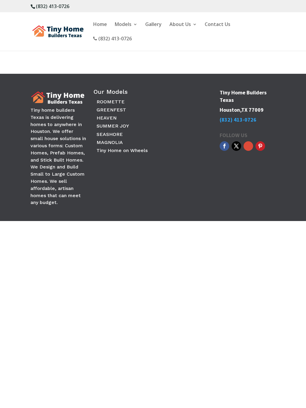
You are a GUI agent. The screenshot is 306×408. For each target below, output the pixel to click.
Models (123, 24)
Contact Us (217, 24)
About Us (180, 24)
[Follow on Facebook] (224, 146)
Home (100, 24)
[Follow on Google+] (248, 146)
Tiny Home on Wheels (122, 150)
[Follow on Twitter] (236, 146)
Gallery (153, 24)
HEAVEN (107, 118)
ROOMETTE (111, 102)
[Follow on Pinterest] (260, 146)
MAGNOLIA (110, 142)
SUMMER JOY (113, 126)
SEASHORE (110, 134)
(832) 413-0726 (52, 6)
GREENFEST (111, 110)
